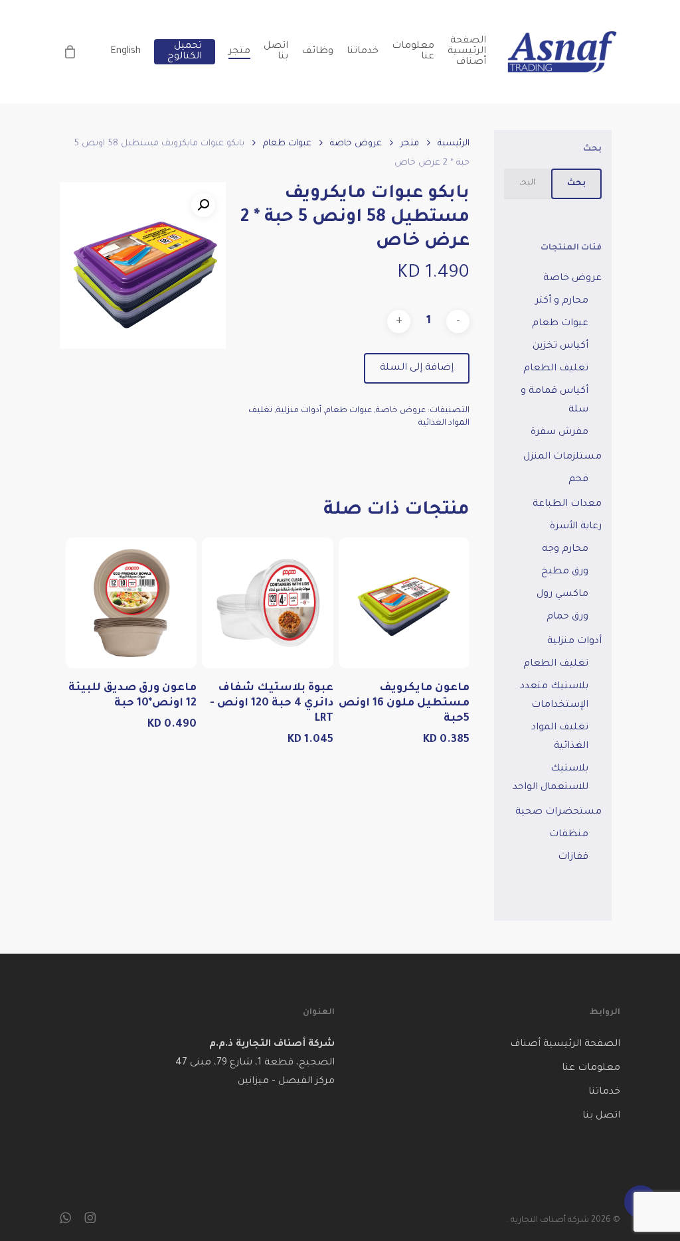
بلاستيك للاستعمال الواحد (550, 778)
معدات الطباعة (567, 504)
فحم (578, 480)
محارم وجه (565, 549)
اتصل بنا (601, 1116)
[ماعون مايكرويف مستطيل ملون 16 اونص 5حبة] (404, 603)
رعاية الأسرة (576, 527)
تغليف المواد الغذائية (559, 737)
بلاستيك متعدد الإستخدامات (554, 696)
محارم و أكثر (561, 301)
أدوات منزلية (298, 410)
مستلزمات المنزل (562, 457)
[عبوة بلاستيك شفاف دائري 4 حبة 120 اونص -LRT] (267, 603)
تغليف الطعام (555, 369)
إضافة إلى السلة (417, 368)
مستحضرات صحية (558, 812)
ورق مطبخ (564, 572)
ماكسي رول (562, 594)
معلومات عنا (591, 1068)
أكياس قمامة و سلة (554, 400)
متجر (409, 144)
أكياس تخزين (560, 346)
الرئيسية (453, 144)
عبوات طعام (287, 144)
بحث (576, 183)
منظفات (568, 835)
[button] (203, 205)
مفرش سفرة (559, 432)
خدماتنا (604, 1092)
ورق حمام (567, 617)
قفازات (573, 857)
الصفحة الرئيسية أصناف (565, 1044)
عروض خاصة (356, 144)
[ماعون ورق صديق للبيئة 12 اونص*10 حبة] (131, 603)
